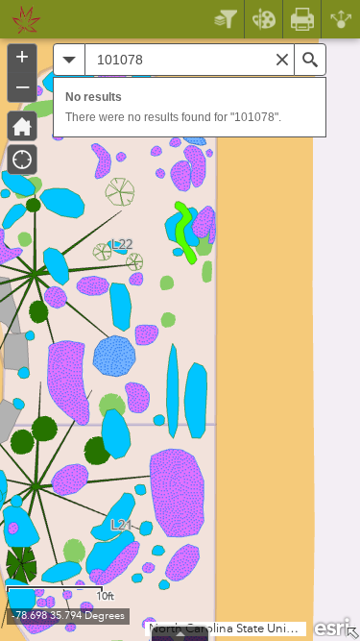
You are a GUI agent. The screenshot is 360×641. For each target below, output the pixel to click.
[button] (69, 59)
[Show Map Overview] (352, 633)
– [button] (22, 85)
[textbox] (189, 59)
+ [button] (22, 56)
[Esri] (333, 625)
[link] (20, 19)
